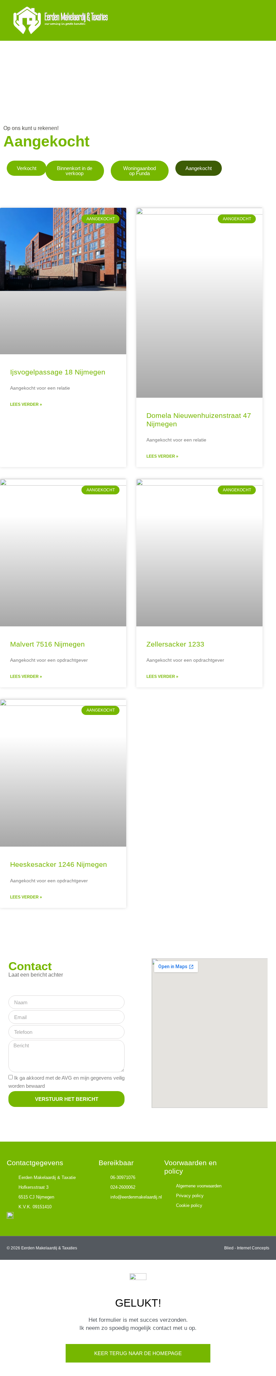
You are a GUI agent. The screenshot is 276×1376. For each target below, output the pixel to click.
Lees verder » (26, 404)
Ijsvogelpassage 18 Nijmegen (57, 372)
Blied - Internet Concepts (246, 1248)
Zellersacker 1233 (175, 644)
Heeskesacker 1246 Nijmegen (58, 864)
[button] (258, 20)
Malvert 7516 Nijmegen (47, 644)
